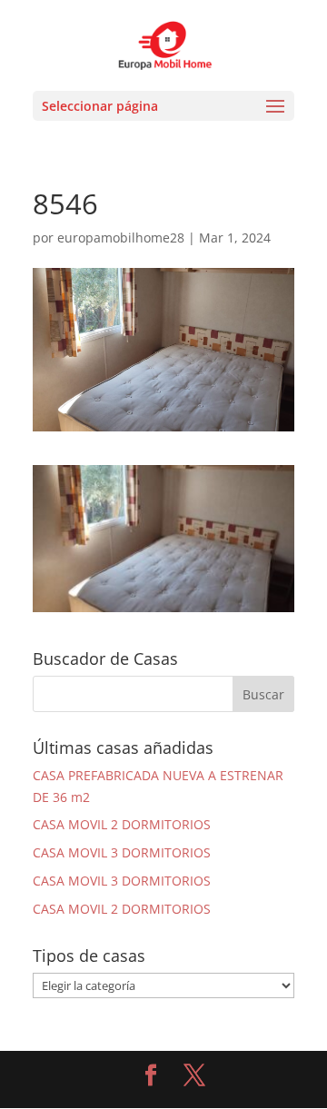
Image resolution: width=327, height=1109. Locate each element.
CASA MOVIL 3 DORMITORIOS (122, 852)
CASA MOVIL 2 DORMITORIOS (122, 824)
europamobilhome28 (120, 237)
